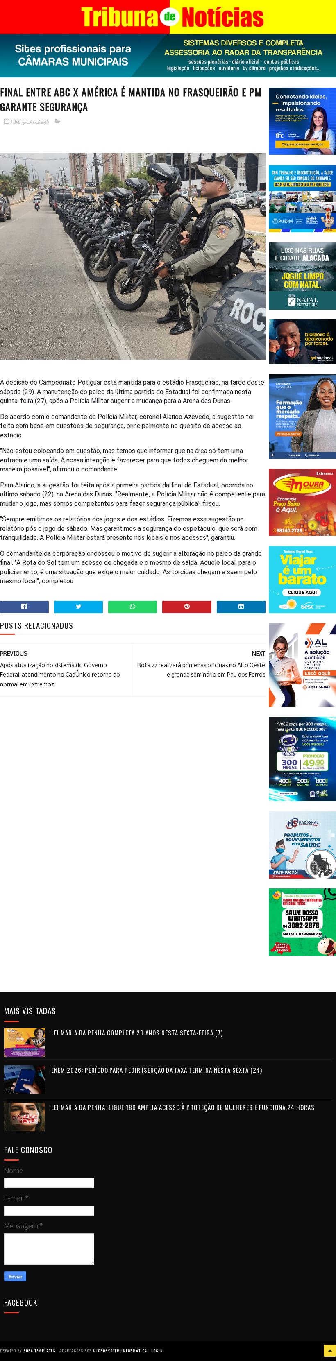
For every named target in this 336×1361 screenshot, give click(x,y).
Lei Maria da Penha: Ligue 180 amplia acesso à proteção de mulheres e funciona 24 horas (183, 1107)
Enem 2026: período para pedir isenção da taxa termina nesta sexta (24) (156, 1069)
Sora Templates (39, 1350)
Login (157, 1350)
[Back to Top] (330, 1351)
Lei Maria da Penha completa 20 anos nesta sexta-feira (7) (137, 1032)
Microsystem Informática (120, 1350)
